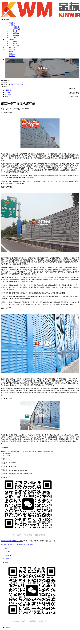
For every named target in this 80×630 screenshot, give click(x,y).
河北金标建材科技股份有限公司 (12, 541)
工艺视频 (12, 47)
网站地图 (22, 544)
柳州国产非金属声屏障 (45, 451)
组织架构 (16, 35)
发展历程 (16, 33)
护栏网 (15, 41)
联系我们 (12, 56)
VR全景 (15, 37)
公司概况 (12, 25)
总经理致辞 (16, 29)
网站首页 (12, 23)
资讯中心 (12, 54)
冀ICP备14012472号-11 (8, 544)
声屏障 (15, 43)
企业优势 (12, 49)
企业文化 (16, 31)
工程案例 (12, 52)
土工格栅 (16, 45)
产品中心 (12, 39)
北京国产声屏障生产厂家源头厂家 (19, 451)
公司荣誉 (16, 27)
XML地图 (29, 544)
